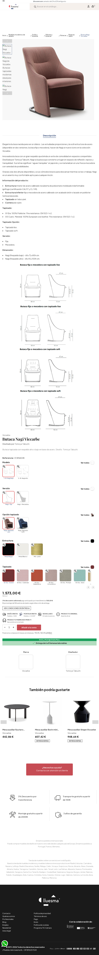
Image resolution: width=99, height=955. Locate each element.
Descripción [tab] (49, 135)
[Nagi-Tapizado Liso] (8, 523)
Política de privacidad (42, 913)
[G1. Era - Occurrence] (51, 575)
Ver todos (85, 463)
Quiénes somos (8, 916)
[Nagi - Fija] (8, 497)
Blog (4, 922)
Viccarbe (6, 435)
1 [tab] (48, 746)
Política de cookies (41, 925)
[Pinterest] (75, 911)
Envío (36, 922)
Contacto (6, 913)
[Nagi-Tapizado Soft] (23, 523)
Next (7, 93)
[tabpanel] (17, 718)
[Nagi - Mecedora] (23, 497)
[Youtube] (91, 911)
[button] (49, 769)
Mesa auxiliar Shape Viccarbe (82, 729)
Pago (36, 919)
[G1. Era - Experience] (37, 575)
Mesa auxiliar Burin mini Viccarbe (46, 729)
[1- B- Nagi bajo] (8, 471)
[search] (35, 6)
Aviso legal (6, 931)
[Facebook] (69, 911)
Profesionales (8, 919)
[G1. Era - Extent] (8, 575)
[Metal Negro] (8, 549)
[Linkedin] (80, 911)
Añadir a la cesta (28, 627)
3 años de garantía (73, 813)
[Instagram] (86, 911)
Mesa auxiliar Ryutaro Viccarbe (12, 729)
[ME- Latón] (37, 549)
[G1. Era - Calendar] (23, 575)
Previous (7, 41)
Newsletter (6, 928)
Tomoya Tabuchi (22, 444)
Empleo (5, 925)
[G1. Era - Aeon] (80, 575)
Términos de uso (40, 916)
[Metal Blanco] (23, 549)
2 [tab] (51, 746)
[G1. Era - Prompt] (65, 575)
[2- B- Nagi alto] (23, 471)
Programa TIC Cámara (43, 928)
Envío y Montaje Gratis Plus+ (49, 640)
